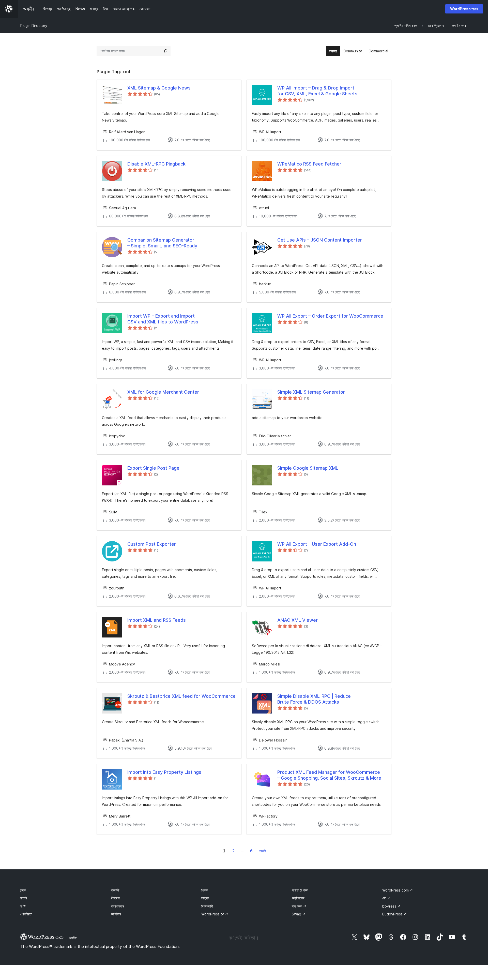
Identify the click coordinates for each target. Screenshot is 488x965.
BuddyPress (394, 914)
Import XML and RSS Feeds (156, 620)
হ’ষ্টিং (23, 906)
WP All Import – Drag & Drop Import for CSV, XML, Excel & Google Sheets (317, 90)
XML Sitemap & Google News (159, 88)
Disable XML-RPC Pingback (156, 164)
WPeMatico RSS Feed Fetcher (309, 164)
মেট (386, 898)
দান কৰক (299, 906)
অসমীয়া (73, 938)
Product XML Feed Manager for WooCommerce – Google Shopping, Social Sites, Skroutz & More (329, 775)
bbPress (391, 906)
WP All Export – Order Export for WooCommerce (330, 316)
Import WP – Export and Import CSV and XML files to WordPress (162, 318)
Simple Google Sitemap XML (307, 468)
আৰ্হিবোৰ (116, 914)
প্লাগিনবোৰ (117, 906)
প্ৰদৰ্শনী (115, 890)
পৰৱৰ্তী (262, 851)
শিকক (204, 890)
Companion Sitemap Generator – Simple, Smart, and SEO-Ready (162, 242)
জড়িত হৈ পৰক (300, 890)
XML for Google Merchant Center (163, 392)
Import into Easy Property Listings (164, 772)
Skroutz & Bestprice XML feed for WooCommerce (181, 696)
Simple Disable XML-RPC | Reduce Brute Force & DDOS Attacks (314, 699)
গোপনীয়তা (26, 914)
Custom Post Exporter (151, 544)
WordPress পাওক (464, 9)
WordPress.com (397, 890)
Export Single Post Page (153, 468)
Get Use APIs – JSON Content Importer (319, 240)
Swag (299, 914)
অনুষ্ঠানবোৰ (298, 898)
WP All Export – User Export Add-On (316, 544)
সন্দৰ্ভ (23, 890)
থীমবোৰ (115, 898)
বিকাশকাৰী (207, 906)
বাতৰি (23, 898)
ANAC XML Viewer (297, 620)
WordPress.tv (214, 914)
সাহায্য (205, 898)
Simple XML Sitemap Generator (311, 392)
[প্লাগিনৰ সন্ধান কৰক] (165, 51)
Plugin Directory (33, 25)
